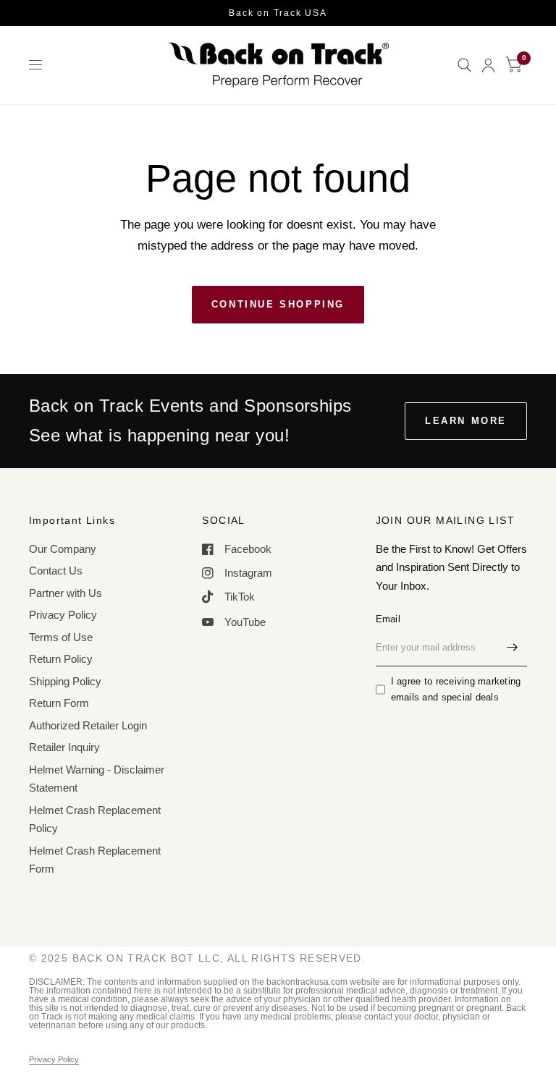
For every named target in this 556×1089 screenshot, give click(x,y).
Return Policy (61, 659)
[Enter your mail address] (512, 647)
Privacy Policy (63, 615)
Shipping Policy (65, 681)
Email (388, 619)
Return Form (59, 703)
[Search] (464, 65)
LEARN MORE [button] (466, 420)
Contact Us (56, 570)
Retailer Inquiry (64, 747)
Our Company (62, 549)
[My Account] (488, 65)
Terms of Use (61, 637)
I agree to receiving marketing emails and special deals (456, 689)
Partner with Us (65, 593)
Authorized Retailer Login (88, 725)
